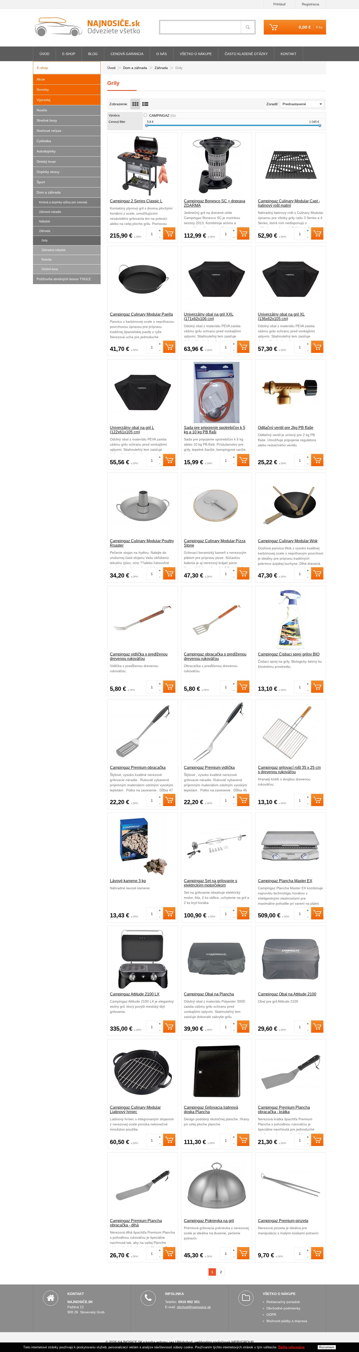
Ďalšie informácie (291, 1347)
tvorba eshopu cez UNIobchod (169, 1342)
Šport (41, 182)
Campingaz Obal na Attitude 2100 (287, 994)
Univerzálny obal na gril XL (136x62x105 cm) (281, 316)
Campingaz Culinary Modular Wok (287, 541)
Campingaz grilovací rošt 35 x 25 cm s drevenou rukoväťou (289, 769)
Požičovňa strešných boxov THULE (64, 279)
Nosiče (42, 110)
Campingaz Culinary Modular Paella (141, 314)
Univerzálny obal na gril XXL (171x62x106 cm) (208, 316)
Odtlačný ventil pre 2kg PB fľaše (285, 428)
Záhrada (44, 231)
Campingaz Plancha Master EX (285, 881)
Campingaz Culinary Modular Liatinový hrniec (135, 1109)
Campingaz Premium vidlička (209, 767)
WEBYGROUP (242, 1342)
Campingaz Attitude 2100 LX (134, 994)
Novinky (43, 90)
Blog (93, 54)
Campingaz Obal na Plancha (209, 994)
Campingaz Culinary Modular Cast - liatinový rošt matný (289, 203)
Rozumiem (326, 1347)
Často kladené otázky (246, 54)
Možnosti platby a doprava (286, 1321)
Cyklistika (44, 141)
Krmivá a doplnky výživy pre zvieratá (63, 202)
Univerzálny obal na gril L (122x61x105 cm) (132, 430)
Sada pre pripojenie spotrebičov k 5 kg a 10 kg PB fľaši (214, 430)
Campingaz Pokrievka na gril (209, 1221)
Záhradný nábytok (53, 250)
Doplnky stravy (48, 172)
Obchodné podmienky (283, 1308)
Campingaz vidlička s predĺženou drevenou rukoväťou (139, 656)
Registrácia (310, 4)
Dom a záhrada (49, 192)
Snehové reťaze (49, 131)
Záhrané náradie (50, 212)
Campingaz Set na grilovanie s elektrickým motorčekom (210, 883)
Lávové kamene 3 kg (128, 881)
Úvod (44, 54)
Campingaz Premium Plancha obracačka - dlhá (136, 1223)
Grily (45, 240)
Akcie (41, 79)
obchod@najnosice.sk (194, 1307)
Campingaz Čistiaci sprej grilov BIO (288, 654)
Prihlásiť (279, 4)
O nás (161, 54)
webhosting (203, 1342)
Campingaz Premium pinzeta (283, 1221)
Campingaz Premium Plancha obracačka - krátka (284, 1109)
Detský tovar (46, 161)
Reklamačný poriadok (283, 1302)
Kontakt (288, 54)
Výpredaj (43, 100)
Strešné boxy (47, 120)
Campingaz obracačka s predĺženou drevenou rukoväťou (215, 656)
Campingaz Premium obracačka (138, 767)
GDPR (271, 1315)
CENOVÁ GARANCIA (127, 54)
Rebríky (47, 259)
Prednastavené (294, 104)
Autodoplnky (46, 151)
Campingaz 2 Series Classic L (136, 201)
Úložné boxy (50, 269)
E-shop (68, 54)
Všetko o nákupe (196, 54)
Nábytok (44, 221)
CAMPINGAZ (162, 115)
